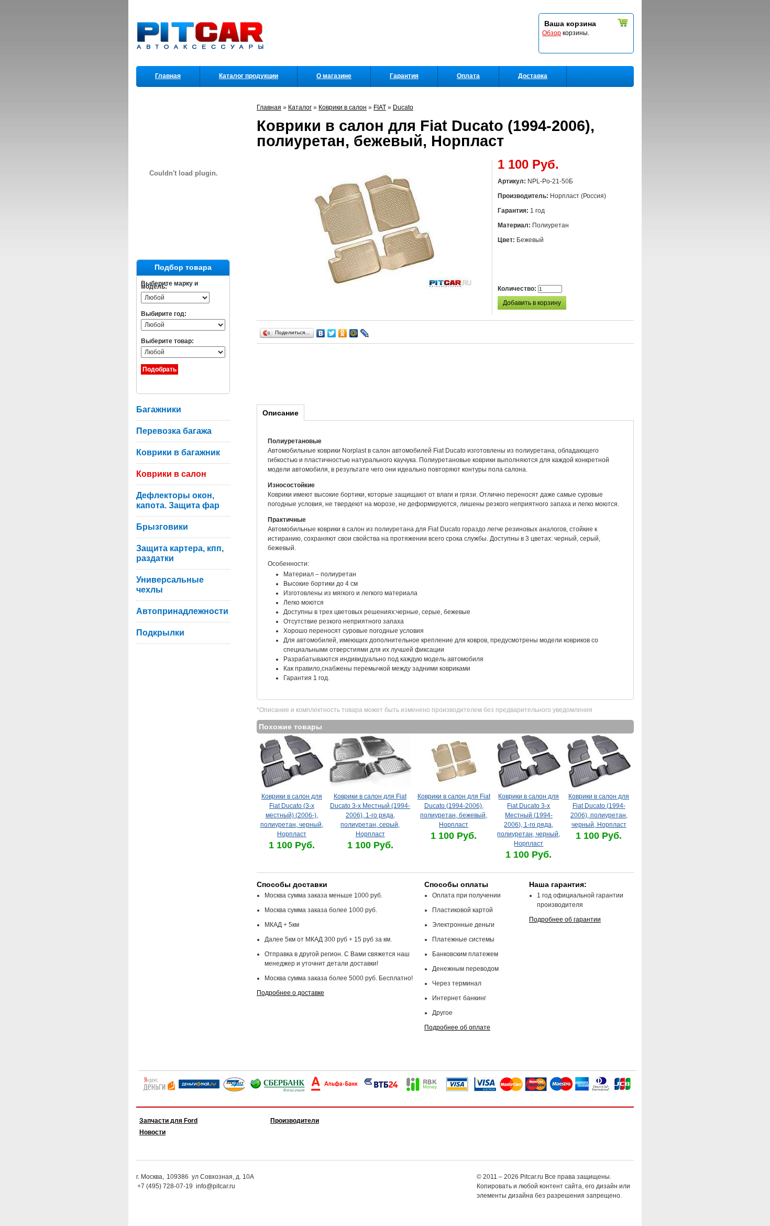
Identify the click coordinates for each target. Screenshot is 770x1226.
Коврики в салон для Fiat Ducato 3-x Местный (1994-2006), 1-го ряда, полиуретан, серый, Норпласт (370, 815)
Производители (294, 1120)
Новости (152, 1132)
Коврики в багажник (178, 452)
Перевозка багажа (174, 430)
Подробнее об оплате (457, 1027)
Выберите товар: (167, 341)
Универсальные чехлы (170, 584)
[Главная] (202, 63)
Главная (168, 76)
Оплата (468, 76)
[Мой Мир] (353, 333)
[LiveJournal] (364, 333)
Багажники (158, 409)
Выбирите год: (163, 314)
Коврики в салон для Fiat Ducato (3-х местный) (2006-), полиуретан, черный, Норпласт (291, 815)
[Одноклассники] (342, 333)
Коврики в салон (171, 473)
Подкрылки (160, 632)
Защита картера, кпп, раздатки (180, 553)
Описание (280, 413)
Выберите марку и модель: (169, 285)
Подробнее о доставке (290, 993)
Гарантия (404, 76)
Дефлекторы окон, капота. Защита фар (177, 500)
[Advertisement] (447, 372)
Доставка (532, 76)
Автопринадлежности (182, 611)
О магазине (333, 76)
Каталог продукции (248, 76)
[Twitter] (331, 333)
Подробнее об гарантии (565, 919)
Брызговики (162, 526)
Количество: (518, 288)
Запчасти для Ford (168, 1120)
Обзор (551, 33)
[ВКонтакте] (320, 333)
